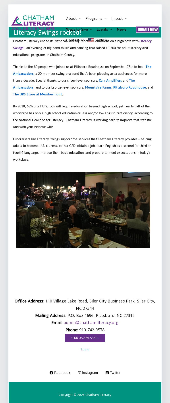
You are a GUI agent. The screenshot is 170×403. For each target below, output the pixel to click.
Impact (117, 18)
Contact (72, 40)
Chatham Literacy (98, 395)
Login (85, 349)
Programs (93, 18)
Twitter (115, 373)
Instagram (90, 373)
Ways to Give (77, 29)
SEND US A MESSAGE (85, 338)
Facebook (62, 373)
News (121, 29)
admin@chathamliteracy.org (91, 322)
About (71, 18)
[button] (79, 18)
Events (102, 29)
